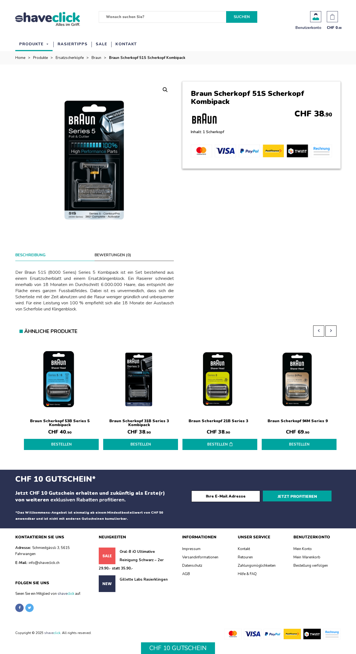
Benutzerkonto (316, 17)
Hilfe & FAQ (247, 573)
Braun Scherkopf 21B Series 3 (218, 421)
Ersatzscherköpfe (70, 57)
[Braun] (207, 120)
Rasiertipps (73, 44)
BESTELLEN (61, 444)
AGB (186, 573)
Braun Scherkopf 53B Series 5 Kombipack (60, 422)
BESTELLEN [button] (217, 444)
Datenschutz (192, 565)
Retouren (245, 557)
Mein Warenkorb (306, 557)
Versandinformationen (200, 557)
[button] (165, 90)
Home (20, 57)
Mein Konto (302, 548)
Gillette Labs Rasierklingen (144, 579)
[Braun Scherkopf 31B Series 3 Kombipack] (139, 379)
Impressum (191, 548)
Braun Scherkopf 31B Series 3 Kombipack (139, 422)
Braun (96, 57)
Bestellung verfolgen (310, 565)
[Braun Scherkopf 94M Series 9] (297, 379)
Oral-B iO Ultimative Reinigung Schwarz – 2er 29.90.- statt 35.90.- (131, 560)
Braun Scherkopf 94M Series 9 (298, 421)
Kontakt (126, 44)
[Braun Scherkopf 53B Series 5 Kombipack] (59, 379)
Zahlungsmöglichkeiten (257, 565)
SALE (101, 44)
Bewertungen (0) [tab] (113, 255)
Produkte (31, 44)
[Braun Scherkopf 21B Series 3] (218, 379)
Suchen (242, 16)
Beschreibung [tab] (30, 255)
